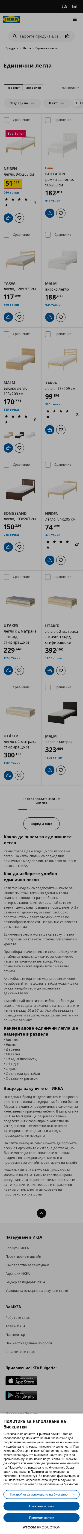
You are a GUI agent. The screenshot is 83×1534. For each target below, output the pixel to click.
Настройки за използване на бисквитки (39, 1494)
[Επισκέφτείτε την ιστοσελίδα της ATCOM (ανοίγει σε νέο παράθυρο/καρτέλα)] (41, 1527)
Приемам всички (41, 1517)
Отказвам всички (41, 1506)
